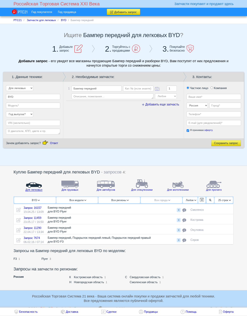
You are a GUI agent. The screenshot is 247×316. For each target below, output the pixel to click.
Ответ (54, 143)
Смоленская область (144, 282)
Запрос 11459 (32, 217)
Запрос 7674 (32, 238)
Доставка (72, 311)
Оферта (228, 311)
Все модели (76, 200)
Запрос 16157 (32, 207)
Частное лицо (198, 88)
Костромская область (88, 277)
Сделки (111, 311)
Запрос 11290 (32, 227)
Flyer (44, 258)
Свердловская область (145, 277)
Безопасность (28, 311)
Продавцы (151, 311)
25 (223, 200)
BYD (35, 200)
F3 (15, 258)
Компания (220, 88)
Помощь (191, 311)
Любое (190, 200)
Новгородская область (89, 282)
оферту (208, 130)
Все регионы (119, 200)
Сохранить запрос (226, 143)
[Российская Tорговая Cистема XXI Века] (20, 11)
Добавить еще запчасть (162, 104)
